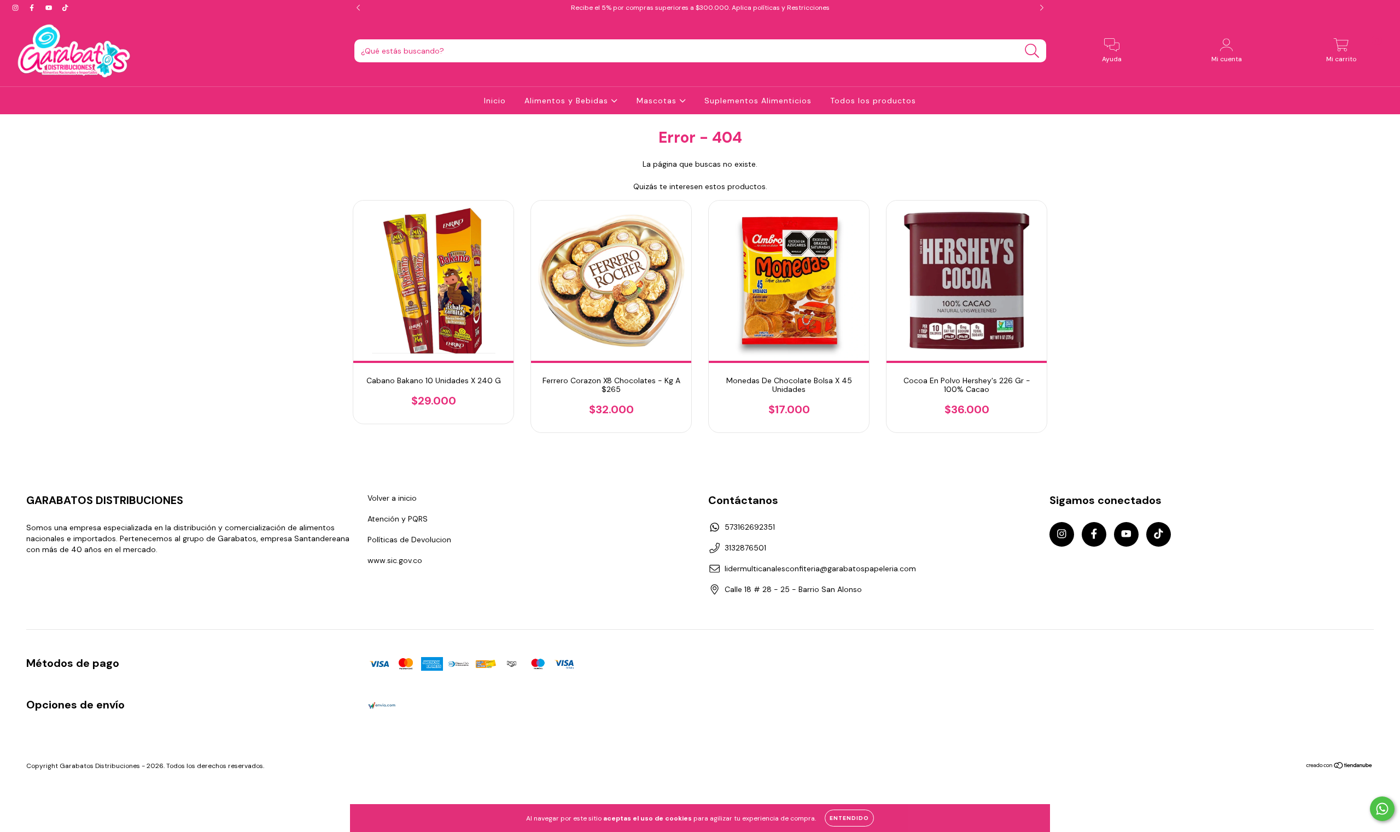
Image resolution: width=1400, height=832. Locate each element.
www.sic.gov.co (395, 560)
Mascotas (658, 101)
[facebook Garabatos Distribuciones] (33, 8)
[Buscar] (1032, 51)
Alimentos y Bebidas (567, 101)
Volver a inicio (392, 498)
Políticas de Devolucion (409, 539)
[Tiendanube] (1339, 767)
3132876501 (745, 548)
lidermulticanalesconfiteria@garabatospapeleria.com (820, 568)
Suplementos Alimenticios (758, 101)
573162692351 (750, 527)
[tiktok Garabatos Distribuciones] (65, 8)
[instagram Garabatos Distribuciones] (16, 8)
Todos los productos (873, 101)
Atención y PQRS (398, 519)
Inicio (495, 101)
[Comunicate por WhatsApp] (1382, 808)
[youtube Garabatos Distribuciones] (50, 8)
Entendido (849, 818)
